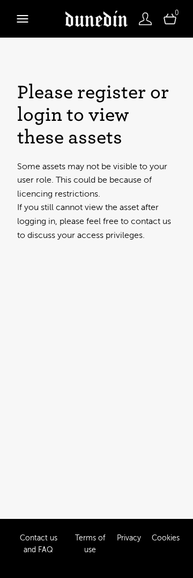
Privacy (129, 538)
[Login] (145, 19)
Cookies (166, 538)
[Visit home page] (96, 19)
